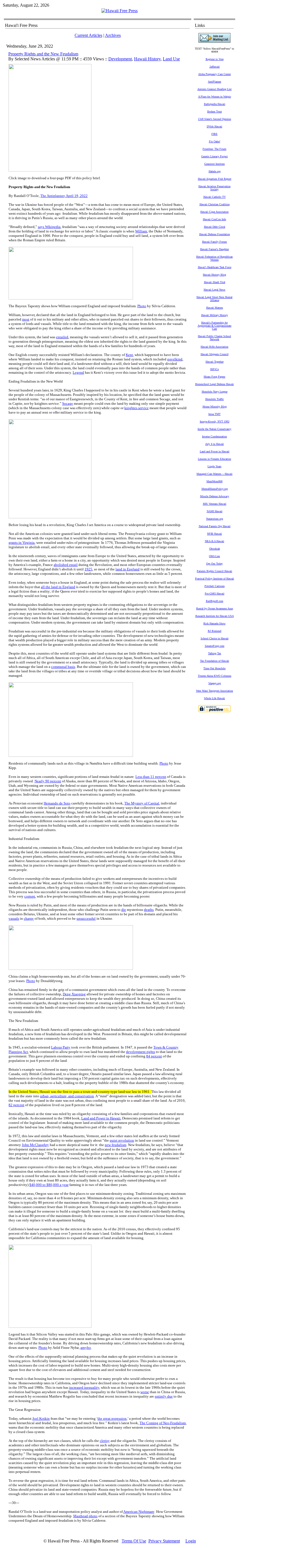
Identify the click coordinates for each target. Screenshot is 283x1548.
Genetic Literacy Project (214, 156)
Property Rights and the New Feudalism (43, 54)
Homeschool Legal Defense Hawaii (214, 384)
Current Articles (88, 35)
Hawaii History (147, 59)
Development (120, 59)
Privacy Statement (164, 1541)
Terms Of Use (134, 1541)
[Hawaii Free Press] (119, 10)
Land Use (171, 59)
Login (190, 1541)
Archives (113, 35)
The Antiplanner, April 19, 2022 (64, 196)
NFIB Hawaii (214, 533)
